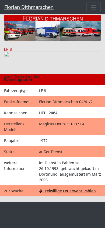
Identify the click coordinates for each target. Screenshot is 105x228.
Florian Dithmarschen (29, 7)
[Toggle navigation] (93, 7)
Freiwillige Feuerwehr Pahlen (69, 190)
